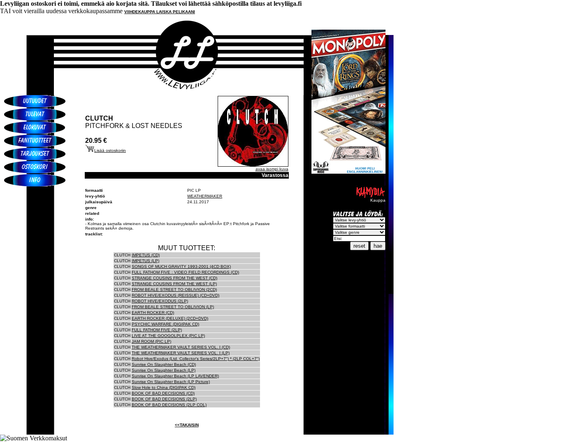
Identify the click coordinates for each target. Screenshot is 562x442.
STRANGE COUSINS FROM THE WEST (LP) (174, 283)
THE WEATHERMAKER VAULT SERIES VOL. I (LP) (181, 353)
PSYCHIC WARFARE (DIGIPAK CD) (165, 324)
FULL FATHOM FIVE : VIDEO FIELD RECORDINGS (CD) (185, 272)
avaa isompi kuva (271, 169)
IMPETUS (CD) (146, 255)
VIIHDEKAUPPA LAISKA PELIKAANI (159, 11)
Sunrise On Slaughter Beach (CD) (164, 364)
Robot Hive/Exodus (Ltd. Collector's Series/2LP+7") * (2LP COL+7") (196, 358)
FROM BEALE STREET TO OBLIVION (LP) (173, 307)
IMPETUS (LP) (145, 260)
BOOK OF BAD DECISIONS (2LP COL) (169, 404)
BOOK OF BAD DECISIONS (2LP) (164, 399)
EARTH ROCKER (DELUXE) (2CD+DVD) (170, 318)
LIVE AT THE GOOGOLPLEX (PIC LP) (168, 335)
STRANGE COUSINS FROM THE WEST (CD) (174, 278)
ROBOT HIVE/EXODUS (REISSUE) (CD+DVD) (175, 295)
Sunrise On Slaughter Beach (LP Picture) (171, 381)
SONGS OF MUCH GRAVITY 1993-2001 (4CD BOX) (181, 266)
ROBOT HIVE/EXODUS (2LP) (160, 301)
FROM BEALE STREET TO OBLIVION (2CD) (174, 289)
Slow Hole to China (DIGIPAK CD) (163, 387)
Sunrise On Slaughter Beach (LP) (163, 370)
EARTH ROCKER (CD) (153, 312)
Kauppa (378, 200)
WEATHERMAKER (204, 196)
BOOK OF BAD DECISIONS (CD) (163, 393)
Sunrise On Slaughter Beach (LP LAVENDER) (175, 376)
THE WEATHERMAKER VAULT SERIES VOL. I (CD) (181, 347)
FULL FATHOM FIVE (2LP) (157, 330)
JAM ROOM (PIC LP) (151, 341)
